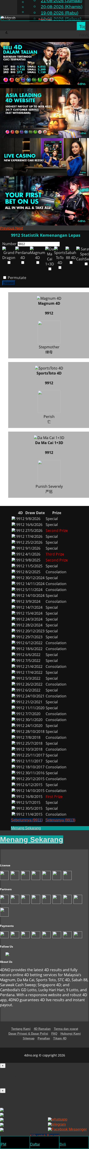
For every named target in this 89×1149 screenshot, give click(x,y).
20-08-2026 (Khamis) (61, 6)
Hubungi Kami (70, 1033)
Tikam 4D (59, 1038)
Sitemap (28, 1038)
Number (9, 243)
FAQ (54, 1033)
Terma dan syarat (66, 1029)
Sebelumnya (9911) (27, 820)
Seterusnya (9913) (60, 820)
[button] (7, 228)
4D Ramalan (42, 1029)
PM (3, 1144)
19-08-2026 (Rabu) (59, 12)
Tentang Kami (21, 1029)
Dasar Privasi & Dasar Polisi (28, 1033)
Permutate (16, 277)
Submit (8, 283)
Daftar (35, 1144)
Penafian (44, 1038)
